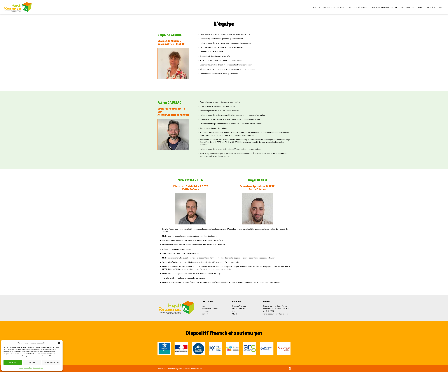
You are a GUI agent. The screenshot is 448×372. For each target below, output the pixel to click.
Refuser (32, 362)
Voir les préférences (51, 362)
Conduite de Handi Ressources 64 (383, 7)
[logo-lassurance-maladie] (266, 349)
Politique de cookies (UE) (193, 368)
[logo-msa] (215, 349)
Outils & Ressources (407, 7)
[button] (59, 343)
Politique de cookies (25, 368)
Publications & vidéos (426, 7)
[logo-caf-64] (164, 349)
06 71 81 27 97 (268, 311)
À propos (316, 7)
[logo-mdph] (232, 349)
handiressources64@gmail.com (275, 314)
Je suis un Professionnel (357, 7)
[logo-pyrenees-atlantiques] (198, 349)
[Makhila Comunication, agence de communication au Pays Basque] (289, 368)
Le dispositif (206, 311)
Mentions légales (38, 368)
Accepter (12, 362)
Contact (441, 7)
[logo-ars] (249, 349)
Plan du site (162, 368)
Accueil (204, 306)
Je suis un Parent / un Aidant (334, 7)
